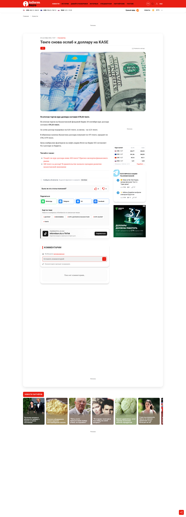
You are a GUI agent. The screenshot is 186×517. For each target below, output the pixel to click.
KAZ (161, 4)
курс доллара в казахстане (78, 217)
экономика (59, 217)
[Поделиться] (181, 512)
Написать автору (139, 48)
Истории (65, 4)
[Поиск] (152, 3)
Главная (26, 16)
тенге (47, 221)
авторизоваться (59, 254)
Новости (55, 4)
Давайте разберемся (79, 4)
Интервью (94, 4)
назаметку (62, 38)
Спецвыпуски (106, 4)
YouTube (130, 4)
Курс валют (98, 217)
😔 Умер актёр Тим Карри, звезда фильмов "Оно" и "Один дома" (129, 182)
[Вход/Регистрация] (156, 3)
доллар (47, 217)
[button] (153, 10)
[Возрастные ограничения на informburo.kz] (148, 3)
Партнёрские (119, 4)
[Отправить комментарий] (104, 259)
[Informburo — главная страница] (32, 3)
